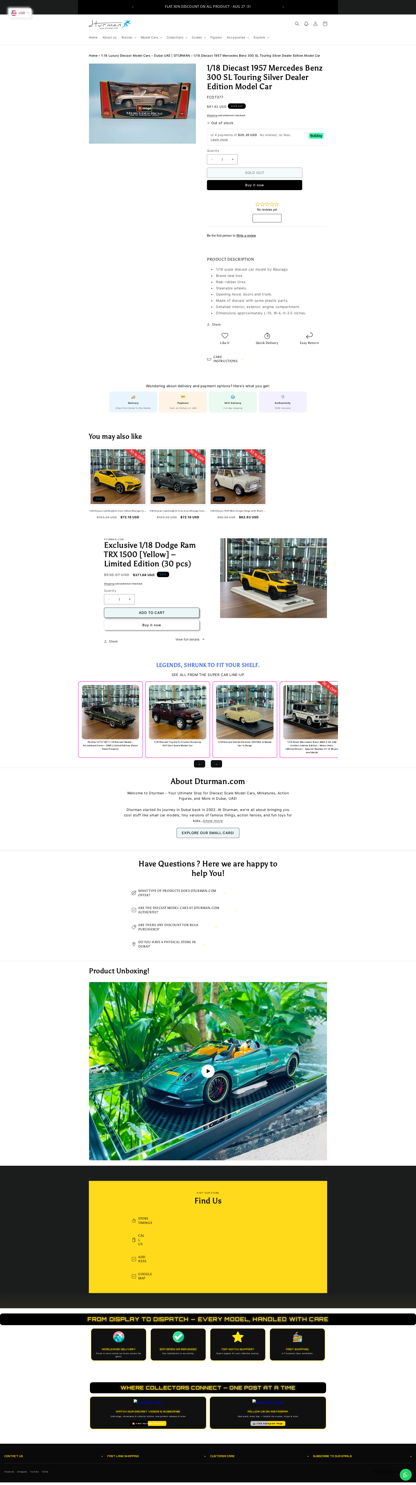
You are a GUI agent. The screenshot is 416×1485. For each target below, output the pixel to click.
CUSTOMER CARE (259, 1456)
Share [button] (216, 324)
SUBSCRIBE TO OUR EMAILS (362, 1456)
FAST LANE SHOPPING (156, 1456)
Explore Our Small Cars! (208, 833)
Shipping (212, 115)
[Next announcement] (283, 7)
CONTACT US (53, 1456)
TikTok (45, 1472)
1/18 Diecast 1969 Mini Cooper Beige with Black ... (238, 511)
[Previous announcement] (133, 7)
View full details (188, 639)
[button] (128, 37)
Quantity (213, 151)
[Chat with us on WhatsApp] (406, 1475)
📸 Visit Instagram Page (268, 1423)
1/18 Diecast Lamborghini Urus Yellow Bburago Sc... (117, 511)
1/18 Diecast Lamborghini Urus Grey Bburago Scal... (178, 511)
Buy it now (254, 185)
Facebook (9, 1472)
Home (93, 55)
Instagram (22, 1472)
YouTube (34, 1472)
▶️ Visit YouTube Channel (148, 1423)
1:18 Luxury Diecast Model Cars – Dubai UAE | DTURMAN (145, 55)
